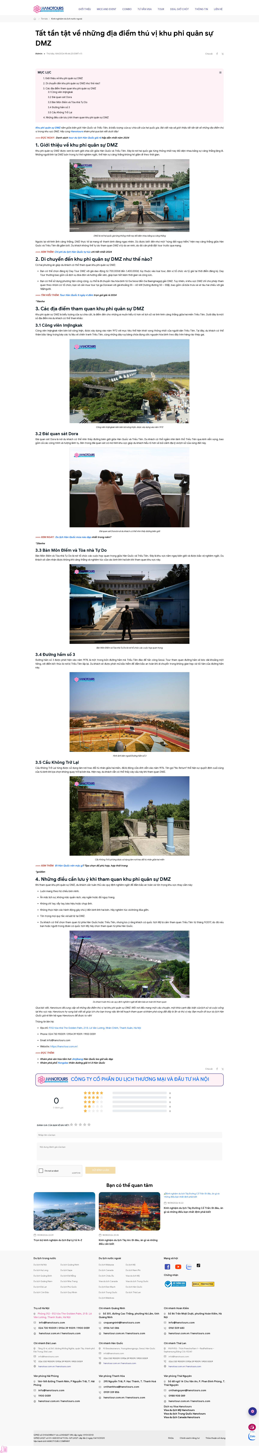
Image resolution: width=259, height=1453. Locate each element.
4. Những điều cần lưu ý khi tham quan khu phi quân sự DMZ (76, 117)
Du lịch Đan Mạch (107, 1287)
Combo (127, 9)
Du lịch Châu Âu (106, 1276)
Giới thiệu (85, 9)
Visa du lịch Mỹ (133, 1276)
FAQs (171, 1438)
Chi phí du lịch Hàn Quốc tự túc (72, 251)
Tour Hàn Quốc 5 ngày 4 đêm (76, 295)
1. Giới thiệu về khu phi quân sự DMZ (63, 78)
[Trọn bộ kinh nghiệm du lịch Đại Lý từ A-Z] (64, 1211)
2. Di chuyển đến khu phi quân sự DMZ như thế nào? (71, 83)
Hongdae (63, 1062)
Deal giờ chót (179, 9)
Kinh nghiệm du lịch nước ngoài (66, 19)
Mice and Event (106, 9)
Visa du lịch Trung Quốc (137, 1281)
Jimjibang (77, 1059)
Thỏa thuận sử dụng (215, 1438)
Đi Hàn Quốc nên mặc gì (69, 865)
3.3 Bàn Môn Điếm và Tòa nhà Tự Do (67, 102)
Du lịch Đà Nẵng (68, 1276)
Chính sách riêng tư (189, 1438)
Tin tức (44, 19)
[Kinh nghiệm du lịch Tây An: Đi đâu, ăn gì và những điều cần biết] (129, 1211)
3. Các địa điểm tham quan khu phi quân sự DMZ (69, 88)
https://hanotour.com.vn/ (64, 1046)
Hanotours (77, 131)
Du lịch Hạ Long (41, 1270)
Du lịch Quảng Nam (43, 1281)
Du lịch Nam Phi (133, 1270)
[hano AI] (252, 1411)
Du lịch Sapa (66, 1270)
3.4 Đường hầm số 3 (59, 107)
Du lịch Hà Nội (40, 1264)
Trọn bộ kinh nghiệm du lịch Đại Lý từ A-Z (58, 1240)
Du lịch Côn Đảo (41, 1292)
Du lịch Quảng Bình (43, 1276)
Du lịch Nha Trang (69, 1281)
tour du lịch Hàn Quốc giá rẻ (84, 137)
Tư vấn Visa (145, 9)
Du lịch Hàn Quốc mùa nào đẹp (73, 537)
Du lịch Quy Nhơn (69, 1292)
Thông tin (201, 9)
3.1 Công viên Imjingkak (60, 92)
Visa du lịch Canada (108, 1281)
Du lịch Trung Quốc (108, 1292)
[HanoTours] (35, 19)
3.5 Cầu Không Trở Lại (60, 112)
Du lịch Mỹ (130, 1264)
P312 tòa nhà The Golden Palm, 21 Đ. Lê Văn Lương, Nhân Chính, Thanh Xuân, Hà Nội (95, 1028)
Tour (161, 9)
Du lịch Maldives (106, 1298)
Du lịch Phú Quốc (69, 1287)
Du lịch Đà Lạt (40, 1287)
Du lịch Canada (106, 1270)
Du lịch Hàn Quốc (134, 1287)
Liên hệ (218, 9)
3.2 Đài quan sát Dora (60, 97)
